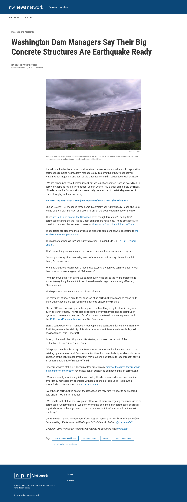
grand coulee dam (123, 438)
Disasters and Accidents (22, 31)
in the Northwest (90, 384)
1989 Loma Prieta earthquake (65, 319)
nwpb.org (122, 428)
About (28, 17)
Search (70, 474)
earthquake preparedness (65, 444)
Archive (70, 481)
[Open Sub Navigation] (21, 17)
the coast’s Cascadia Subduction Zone (113, 224)
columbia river (90, 438)
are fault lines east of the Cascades (72, 217)
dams (105, 438)
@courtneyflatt (124, 422)
